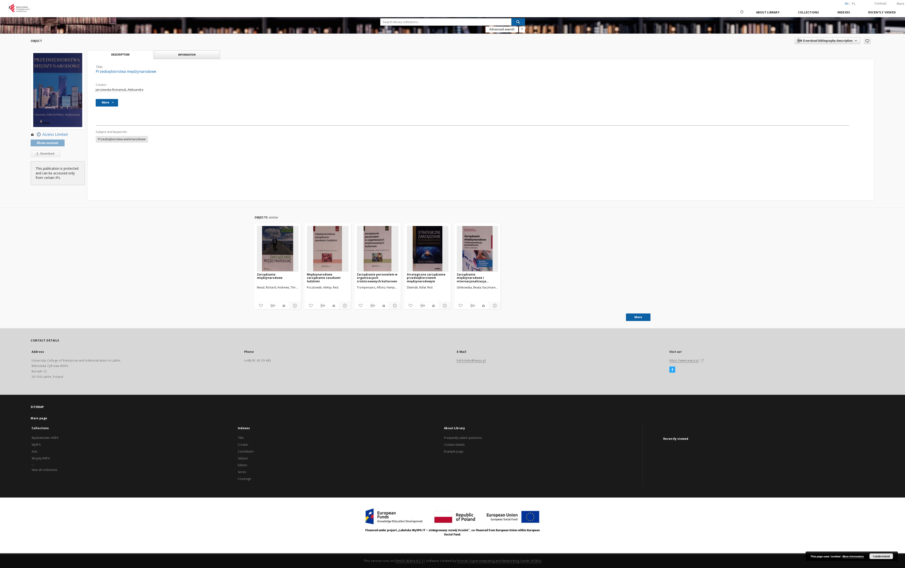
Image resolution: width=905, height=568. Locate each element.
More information (853, 556)
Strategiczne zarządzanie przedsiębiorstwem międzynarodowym (426, 277)
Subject (243, 458)
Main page (39, 418)
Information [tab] (187, 54)
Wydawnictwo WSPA (45, 438)
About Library (768, 12)
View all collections (44, 470)
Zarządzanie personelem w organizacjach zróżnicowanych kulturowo (377, 277)
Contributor (246, 451)
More (638, 317)
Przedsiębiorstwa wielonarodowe (122, 139)
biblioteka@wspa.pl (471, 360)
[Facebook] (672, 370)
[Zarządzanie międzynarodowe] (277, 248)
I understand (881, 556)
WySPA (36, 445)
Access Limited (55, 134)
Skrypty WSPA (41, 458)
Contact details (454, 445)
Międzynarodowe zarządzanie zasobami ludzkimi (324, 277)
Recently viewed (882, 12)
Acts (34, 451)
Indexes (843, 12)
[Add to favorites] (867, 41)
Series (242, 472)
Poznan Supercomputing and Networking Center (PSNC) (499, 561)
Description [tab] (120, 54)
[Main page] (741, 12)
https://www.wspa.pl (684, 360)
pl (853, 3)
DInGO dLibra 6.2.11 (410, 561)
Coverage (244, 479)
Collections (808, 12)
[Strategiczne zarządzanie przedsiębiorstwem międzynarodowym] (427, 248)
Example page (453, 451)
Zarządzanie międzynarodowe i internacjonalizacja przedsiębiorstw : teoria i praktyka (476, 277)
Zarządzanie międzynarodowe (270, 276)
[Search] (518, 22)
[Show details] (294, 306)
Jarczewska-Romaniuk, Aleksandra (119, 90)
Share (900, 4)
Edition (242, 465)
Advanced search (501, 29)
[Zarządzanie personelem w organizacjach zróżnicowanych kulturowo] (377, 248)
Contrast (880, 3)
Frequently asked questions (463, 438)
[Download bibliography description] (272, 306)
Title (241, 438)
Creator (243, 445)
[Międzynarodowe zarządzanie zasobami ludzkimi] (327, 248)
